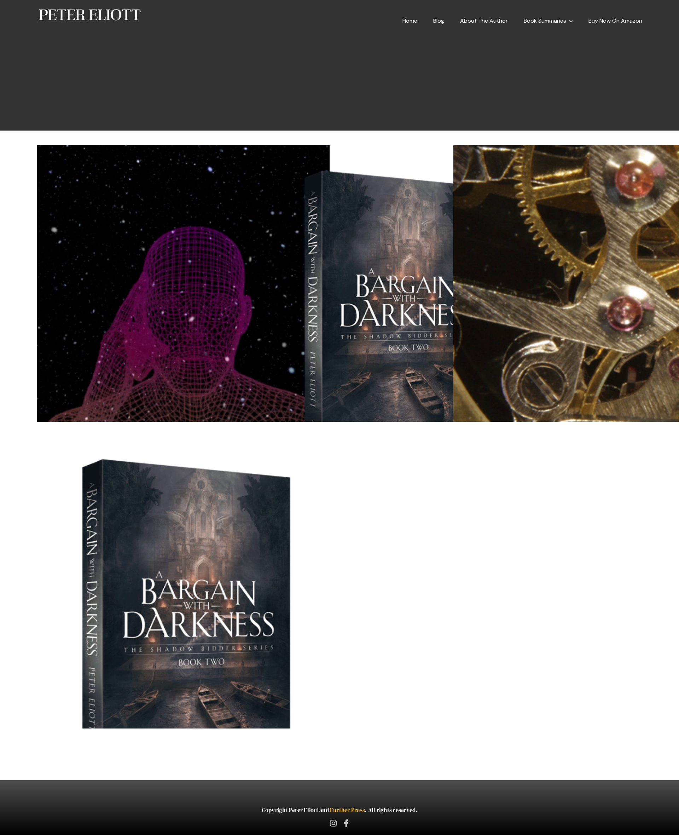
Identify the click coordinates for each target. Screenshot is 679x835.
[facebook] (346, 823)
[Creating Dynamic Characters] (183, 312)
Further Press (347, 810)
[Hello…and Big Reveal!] (183, 625)
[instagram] (333, 823)
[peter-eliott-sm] (90, 9)
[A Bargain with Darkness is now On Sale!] (391, 317)
